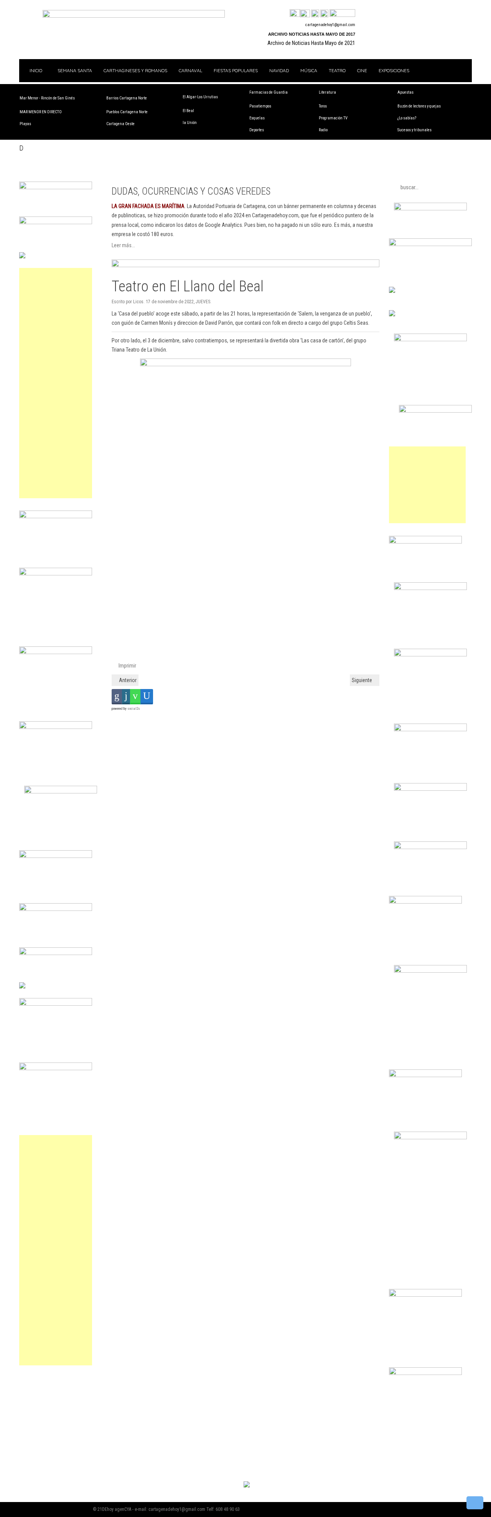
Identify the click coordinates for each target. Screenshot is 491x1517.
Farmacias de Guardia (268, 92)
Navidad (279, 70)
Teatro (337, 70)
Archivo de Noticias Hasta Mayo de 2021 (311, 43)
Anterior (127, 680)
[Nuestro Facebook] (295, 14)
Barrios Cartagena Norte (126, 98)
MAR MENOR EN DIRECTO (41, 111)
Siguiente (362, 680)
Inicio (35, 70)
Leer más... (123, 245)
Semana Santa (75, 70)
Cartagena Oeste (120, 123)
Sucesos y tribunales (414, 129)
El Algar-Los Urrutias (200, 96)
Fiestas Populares (236, 70)
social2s (133, 709)
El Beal (188, 110)
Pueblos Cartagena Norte (127, 111)
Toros (323, 106)
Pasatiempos (260, 106)
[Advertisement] (55, 383)
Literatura (327, 92)
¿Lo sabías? (406, 118)
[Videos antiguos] (324, 14)
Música (308, 70)
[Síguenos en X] (305, 14)
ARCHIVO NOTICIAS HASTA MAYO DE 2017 (311, 34)
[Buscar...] (342, 14)
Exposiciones (394, 70)
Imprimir (126, 666)
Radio (323, 129)
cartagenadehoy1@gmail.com (330, 24)
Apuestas (405, 92)
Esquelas (257, 118)
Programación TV (333, 118)
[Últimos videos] (315, 14)
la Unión (190, 122)
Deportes (256, 129)
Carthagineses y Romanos (135, 70)
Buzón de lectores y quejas (419, 106)
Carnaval (190, 70)
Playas (25, 123)
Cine (362, 70)
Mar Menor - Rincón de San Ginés (47, 98)
